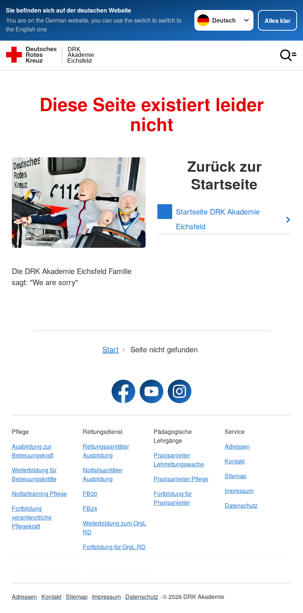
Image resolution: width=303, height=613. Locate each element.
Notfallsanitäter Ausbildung (102, 474)
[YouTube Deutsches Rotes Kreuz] (151, 391)
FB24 (90, 508)
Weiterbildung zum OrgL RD (114, 527)
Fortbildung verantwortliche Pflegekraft (32, 517)
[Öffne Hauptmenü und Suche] (288, 55)
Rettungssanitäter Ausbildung (106, 450)
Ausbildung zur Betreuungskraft (32, 450)
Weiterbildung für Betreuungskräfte (34, 474)
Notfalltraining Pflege (39, 493)
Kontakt (235, 461)
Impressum (239, 490)
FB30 (90, 493)
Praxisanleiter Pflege (181, 479)
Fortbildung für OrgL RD (114, 546)
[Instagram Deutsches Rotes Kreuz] (179, 391)
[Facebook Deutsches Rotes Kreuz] (123, 391)
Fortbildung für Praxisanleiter (173, 498)
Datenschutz (241, 505)
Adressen (237, 446)
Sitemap (235, 476)
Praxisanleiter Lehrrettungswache (179, 459)
